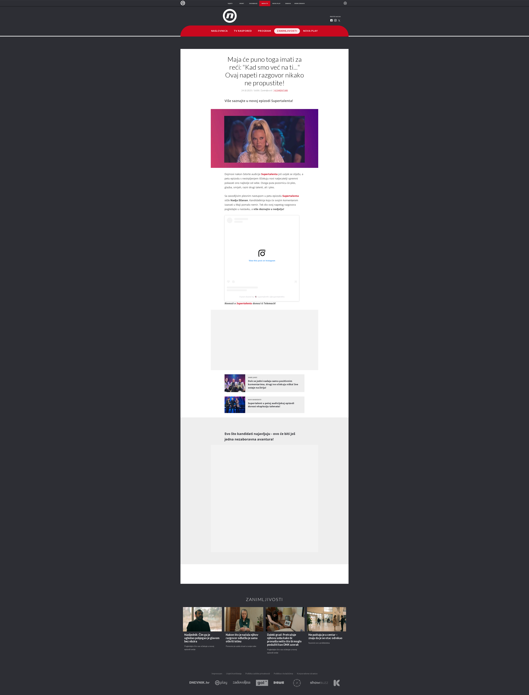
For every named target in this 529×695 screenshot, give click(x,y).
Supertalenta (269, 174)
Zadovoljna (241, 683)
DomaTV (279, 683)
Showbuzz (319, 683)
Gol (262, 683)
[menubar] (345, 3)
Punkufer (297, 683)
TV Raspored (243, 31)
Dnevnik (199, 683)
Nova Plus (221, 683)
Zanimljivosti (287, 31)
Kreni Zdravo (337, 683)
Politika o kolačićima (283, 673)
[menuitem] (345, 3)
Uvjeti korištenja (233, 673)
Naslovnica (219, 31)
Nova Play (310, 31)
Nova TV (183, 3)
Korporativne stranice (307, 673)
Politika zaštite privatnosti (257, 673)
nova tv (265, 3)
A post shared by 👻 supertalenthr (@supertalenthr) (261, 297)
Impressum (217, 673)
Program (264, 31)
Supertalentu (244, 303)
